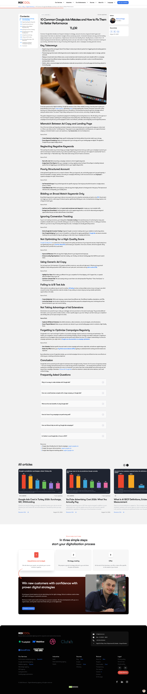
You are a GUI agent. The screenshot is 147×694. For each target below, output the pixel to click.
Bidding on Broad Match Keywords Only (27, 27)
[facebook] (111, 31)
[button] (59, 2)
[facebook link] (117, 681)
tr (119, 668)
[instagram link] (127, 681)
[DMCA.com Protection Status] (73, 687)
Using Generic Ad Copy (27, 35)
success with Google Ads (65, 369)
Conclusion (24, 45)
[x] (114, 31)
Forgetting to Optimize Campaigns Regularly (27, 43)
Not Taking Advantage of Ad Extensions (28, 40)
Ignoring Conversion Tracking (28, 29)
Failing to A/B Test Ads (27, 37)
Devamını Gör (22, 512)
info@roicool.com (100, 634)
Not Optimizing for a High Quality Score (27, 32)
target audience (59, 108)
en (125, 668)
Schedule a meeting (28, 608)
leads (71, 108)
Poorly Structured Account (27, 24)
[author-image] (112, 20)
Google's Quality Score (46, 242)
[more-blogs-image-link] (40, 481)
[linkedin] (118, 31)
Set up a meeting (123, 2)
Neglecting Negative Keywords (28, 22)
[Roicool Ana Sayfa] (24, 3)
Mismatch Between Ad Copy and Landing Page (28, 19)
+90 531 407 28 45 (100, 640)
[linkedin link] (122, 681)
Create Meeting (123, 672)
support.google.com (73, 446)
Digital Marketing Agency (35, 682)
